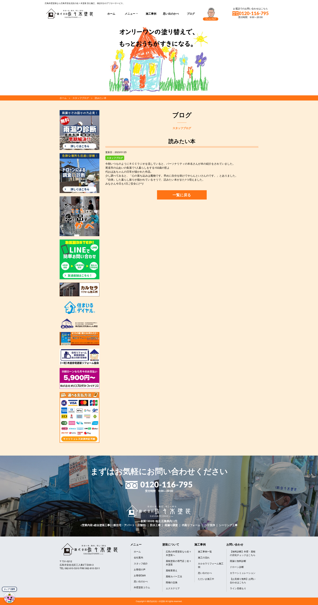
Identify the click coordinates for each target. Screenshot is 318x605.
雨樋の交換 (171, 582)
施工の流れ (204, 557)
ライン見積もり (238, 588)
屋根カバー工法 (174, 576)
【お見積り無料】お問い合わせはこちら (242, 580)
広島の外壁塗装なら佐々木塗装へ (178, 553)
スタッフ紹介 (141, 563)
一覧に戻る (182, 194)
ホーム (111, 13)
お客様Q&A (140, 575)
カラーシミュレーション (242, 572)
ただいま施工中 (206, 578)
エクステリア (173, 588)
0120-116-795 (254, 13)
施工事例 (151, 13)
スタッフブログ (115, 157)
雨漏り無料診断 (238, 561)
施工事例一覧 (205, 551)
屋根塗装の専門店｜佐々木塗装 (178, 562)
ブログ (191, 13)
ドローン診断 (237, 567)
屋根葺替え (171, 570)
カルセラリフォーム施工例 (210, 565)
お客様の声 (139, 569)
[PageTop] (307, 601)
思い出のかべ (171, 13)
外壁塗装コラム (142, 587)
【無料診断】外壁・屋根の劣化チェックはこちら (242, 553)
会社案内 (138, 557)
